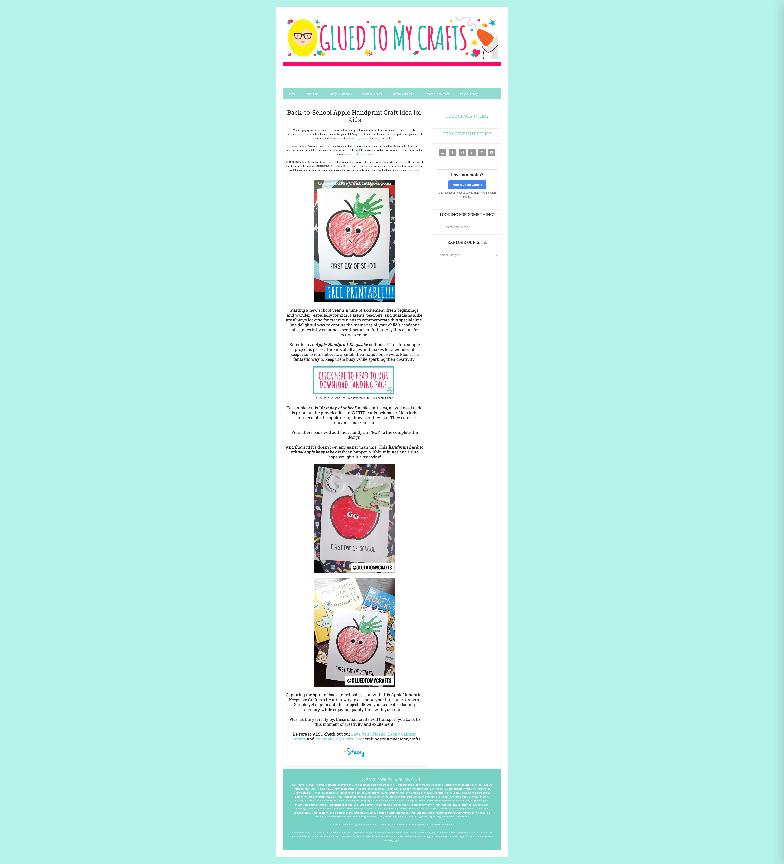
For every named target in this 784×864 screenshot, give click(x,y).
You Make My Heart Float (339, 738)
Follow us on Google (467, 184)
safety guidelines (360, 138)
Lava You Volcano (368, 734)
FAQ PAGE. (414, 170)
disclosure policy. (362, 154)
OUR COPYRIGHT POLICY (467, 133)
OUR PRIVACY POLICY (467, 116)
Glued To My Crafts (392, 38)
